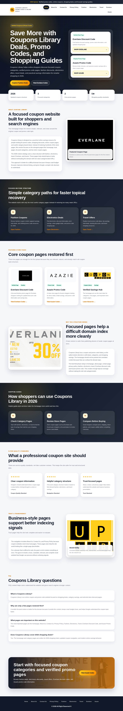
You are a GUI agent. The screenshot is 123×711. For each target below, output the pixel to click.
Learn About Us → (89, 301)
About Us (54, 7)
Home (46, 7)
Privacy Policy (74, 7)
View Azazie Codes (87, 673)
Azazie (110, 12)
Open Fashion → (16, 229)
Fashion (84, 7)
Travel (101, 7)
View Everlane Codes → (19, 301)
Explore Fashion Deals (20, 83)
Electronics (93, 7)
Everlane (109, 7)
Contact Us (63, 7)
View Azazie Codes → (54, 301)
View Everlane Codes (40, 83)
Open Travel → (88, 229)
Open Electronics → (54, 229)
